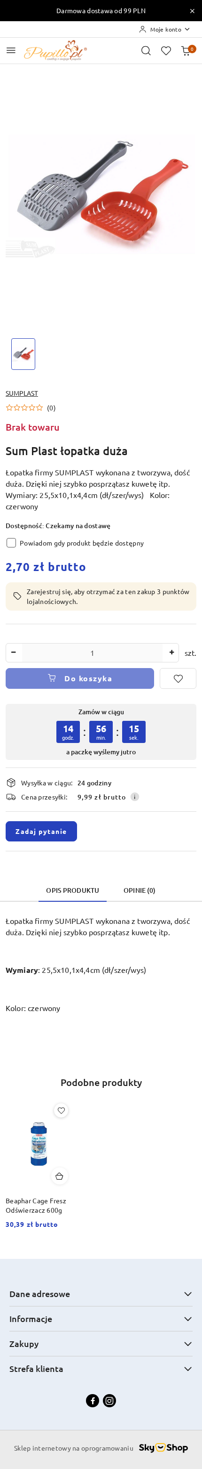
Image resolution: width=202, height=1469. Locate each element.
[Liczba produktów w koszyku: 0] (185, 50)
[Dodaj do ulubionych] (178, 678)
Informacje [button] (30, 1318)
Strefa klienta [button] (36, 1368)
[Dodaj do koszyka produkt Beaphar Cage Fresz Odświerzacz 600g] (59, 1175)
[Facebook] (92, 1400)
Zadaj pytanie (41, 831)
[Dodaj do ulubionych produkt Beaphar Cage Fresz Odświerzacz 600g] (61, 1110)
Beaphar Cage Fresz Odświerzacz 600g (36, 1205)
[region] (101, 732)
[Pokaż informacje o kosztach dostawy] (135, 797)
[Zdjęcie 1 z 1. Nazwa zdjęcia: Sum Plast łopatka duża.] (23, 354)
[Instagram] (109, 1400)
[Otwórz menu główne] (11, 50)
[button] (31, 407)
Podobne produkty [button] (101, 1082)
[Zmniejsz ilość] (13, 653)
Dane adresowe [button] (39, 1293)
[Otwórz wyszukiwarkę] (146, 50)
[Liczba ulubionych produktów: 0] (166, 50)
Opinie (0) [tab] (139, 890)
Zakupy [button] (24, 1343)
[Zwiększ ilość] (171, 653)
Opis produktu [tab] (72, 890)
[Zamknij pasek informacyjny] (192, 11)
